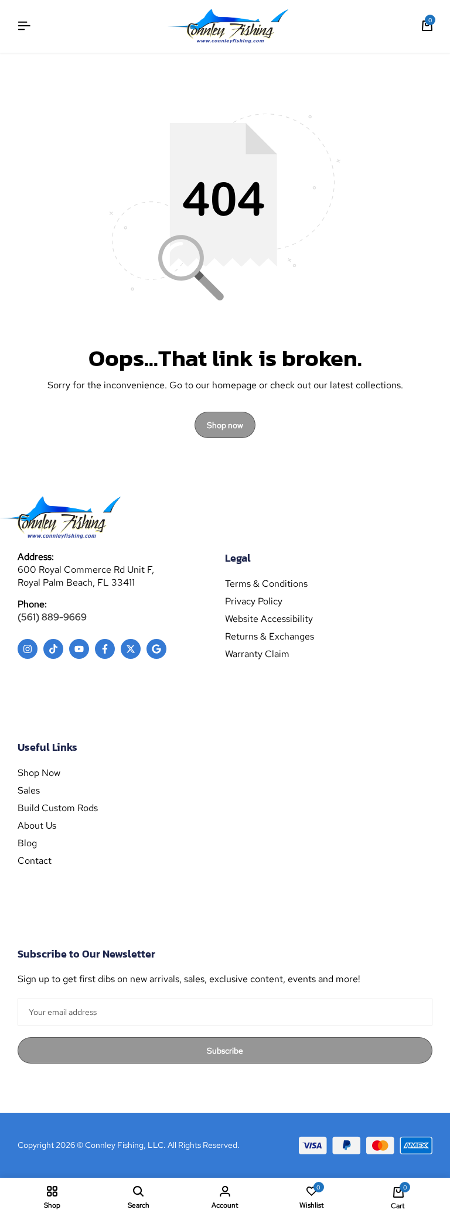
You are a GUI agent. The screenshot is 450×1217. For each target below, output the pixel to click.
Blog (27, 843)
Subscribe (225, 1050)
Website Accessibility (269, 619)
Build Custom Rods (58, 808)
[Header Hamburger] (24, 26)
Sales (29, 790)
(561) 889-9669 (52, 617)
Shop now (225, 425)
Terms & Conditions (266, 584)
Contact (35, 861)
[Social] (28, 649)
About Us (37, 825)
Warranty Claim (257, 654)
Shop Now (39, 773)
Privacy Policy (253, 601)
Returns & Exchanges (269, 636)
